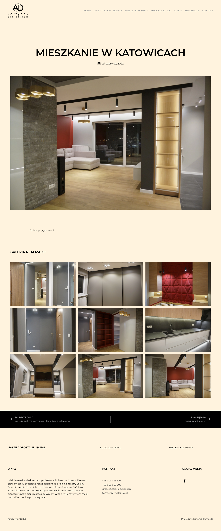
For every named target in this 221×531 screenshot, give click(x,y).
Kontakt (207, 10)
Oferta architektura (108, 10)
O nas (178, 10)
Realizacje (192, 10)
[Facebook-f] (184, 481)
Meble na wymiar (136, 10)
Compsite (208, 519)
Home (87, 10)
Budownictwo (161, 10)
